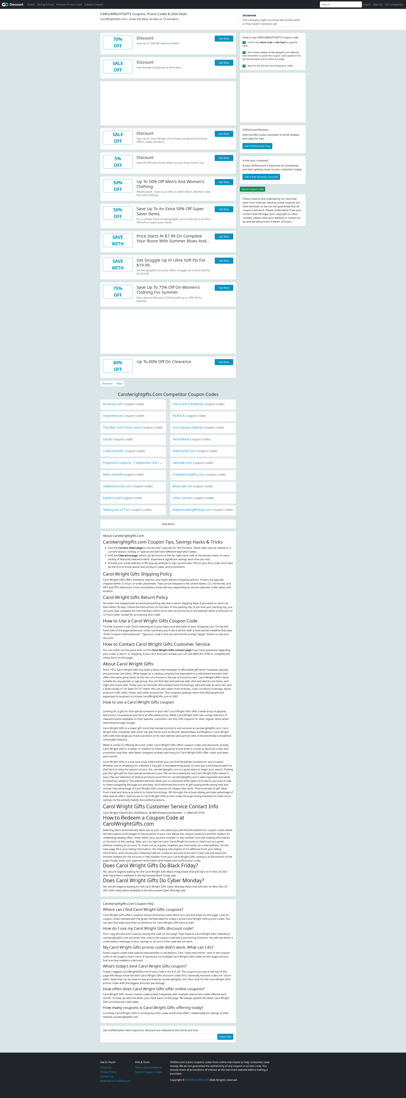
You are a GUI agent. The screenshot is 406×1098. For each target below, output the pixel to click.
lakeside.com (193, 463)
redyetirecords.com (128, 486)
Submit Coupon (93, 4)
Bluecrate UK (193, 486)
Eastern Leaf (122, 498)
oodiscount (12, 4)
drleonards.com (195, 451)
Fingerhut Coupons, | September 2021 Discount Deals (153, 463)
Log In (367, 4)
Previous (107, 383)
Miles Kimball (123, 474)
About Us (105, 1067)
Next (119, 383)
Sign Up (378, 4)
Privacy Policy (108, 1072)
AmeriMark (192, 439)
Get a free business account (261, 177)
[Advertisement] (168, 103)
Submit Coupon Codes (148, 1072)
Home (31, 4)
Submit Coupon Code (252, 189)
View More (168, 524)
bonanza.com (123, 404)
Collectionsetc (124, 451)
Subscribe (225, 1036)
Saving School (45, 4)
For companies (394, 4)
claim (265, 218)
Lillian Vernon (193, 498)
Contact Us (106, 1076)
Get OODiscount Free (257, 146)
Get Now (224, 38)
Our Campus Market (198, 427)
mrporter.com (124, 416)
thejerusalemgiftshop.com (203, 509)
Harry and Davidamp (199, 404)
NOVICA (189, 416)
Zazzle (118, 439)
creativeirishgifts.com (199, 474)
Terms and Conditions (148, 1067)
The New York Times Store (133, 427)
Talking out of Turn (127, 509)
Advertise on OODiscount (115, 1081)
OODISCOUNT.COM (197, 1080)
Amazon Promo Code (69, 4)
